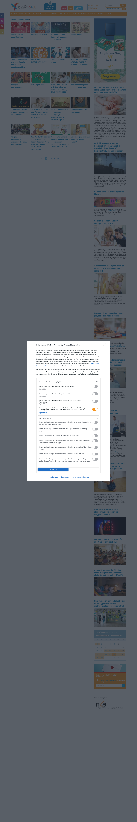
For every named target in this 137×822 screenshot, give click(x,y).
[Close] (105, 345)
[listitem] (68, 382)
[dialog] (68, 411)
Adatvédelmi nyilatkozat (81, 477)
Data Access (65, 477)
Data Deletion (53, 477)
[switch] (95, 386)
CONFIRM (53, 469)
